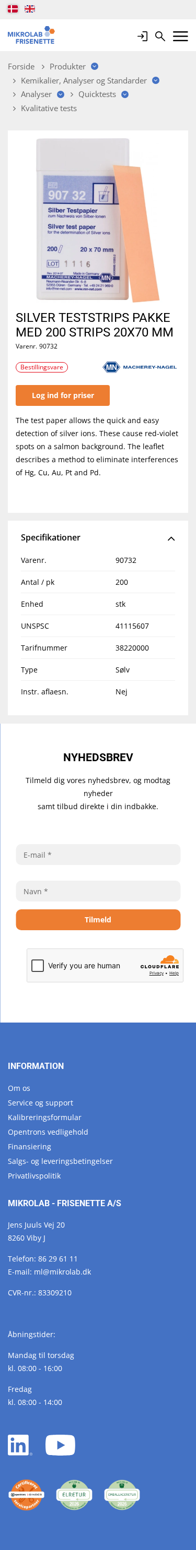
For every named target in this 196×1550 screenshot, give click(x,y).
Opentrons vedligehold (48, 1132)
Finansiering (29, 1146)
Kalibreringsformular (45, 1117)
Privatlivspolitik (34, 1176)
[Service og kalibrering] (26, 1494)
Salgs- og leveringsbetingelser (60, 1161)
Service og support (40, 1103)
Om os (19, 1088)
